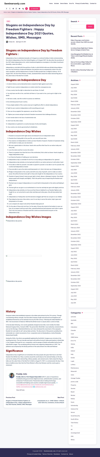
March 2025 (74, 142)
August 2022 (75, 248)
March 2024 (74, 183)
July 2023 (74, 210)
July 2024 (74, 169)
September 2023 (76, 204)
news (9, 12)
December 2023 (76, 193)
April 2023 (74, 221)
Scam (72, 402)
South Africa (74, 419)
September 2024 (76, 163)
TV (71, 426)
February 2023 (75, 227)
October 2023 (75, 200)
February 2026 (75, 105)
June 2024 (74, 173)
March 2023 (74, 224)
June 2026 (74, 91)
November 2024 (76, 156)
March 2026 (74, 101)
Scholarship (74, 405)
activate (73, 317)
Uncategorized (75, 433)
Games (73, 344)
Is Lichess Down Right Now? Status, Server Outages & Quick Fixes (82, 49)
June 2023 (74, 214)
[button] (34, 8)
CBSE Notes (74, 337)
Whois (73, 439)
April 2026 (74, 98)
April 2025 (74, 139)
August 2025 (75, 125)
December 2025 (76, 111)
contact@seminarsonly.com (24, 385)
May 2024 (74, 176)
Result (72, 392)
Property (73, 385)
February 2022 (75, 268)
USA (72, 436)
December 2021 (75, 275)
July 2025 (74, 128)
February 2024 (75, 186)
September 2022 (76, 245)
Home (5, 12)
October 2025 (75, 118)
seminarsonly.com (40, 387)
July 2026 (74, 87)
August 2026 (75, 84)
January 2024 (75, 190)
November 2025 (76, 115)
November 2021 (75, 279)
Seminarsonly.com (14, 3)
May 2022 (74, 258)
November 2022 (76, 238)
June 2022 (74, 255)
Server (73, 412)
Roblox (73, 398)
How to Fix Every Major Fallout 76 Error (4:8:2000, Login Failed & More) (81, 64)
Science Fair (74, 409)
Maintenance (75, 368)
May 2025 (74, 135)
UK (72, 429)
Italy (72, 354)
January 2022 (75, 272)
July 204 (73, 303)
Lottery (73, 364)
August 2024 (75, 166)
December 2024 (76, 152)
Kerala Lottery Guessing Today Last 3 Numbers (82, 71)
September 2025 (76, 122)
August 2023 (75, 207)
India (72, 347)
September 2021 (76, 286)
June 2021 (74, 296)
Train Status (74, 422)
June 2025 (74, 132)
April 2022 (74, 262)
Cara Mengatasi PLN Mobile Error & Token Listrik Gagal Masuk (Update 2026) (82, 56)
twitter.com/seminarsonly (24, 387)
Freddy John (21, 374)
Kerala (73, 358)
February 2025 (75, 146)
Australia (73, 320)
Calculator (74, 327)
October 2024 (75, 159)
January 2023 (75, 231)
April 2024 (74, 180)
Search (74, 21)
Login (72, 361)
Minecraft (74, 371)
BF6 (72, 323)
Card (72, 334)
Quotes (73, 388)
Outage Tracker (75, 378)
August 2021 (74, 289)
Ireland (73, 351)
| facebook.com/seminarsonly (43, 385)
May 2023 (74, 217)
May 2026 (74, 94)
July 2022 (74, 251)
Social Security (75, 416)
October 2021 (75, 282)
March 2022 (74, 265)
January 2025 (75, 149)
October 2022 (75, 241)
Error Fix (73, 340)
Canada (73, 330)
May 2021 (74, 299)
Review (73, 395)
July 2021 (73, 292)
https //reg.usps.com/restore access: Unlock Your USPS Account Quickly (82, 42)
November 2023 (76, 197)
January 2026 (75, 108)
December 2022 (76, 234)
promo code (74, 381)
